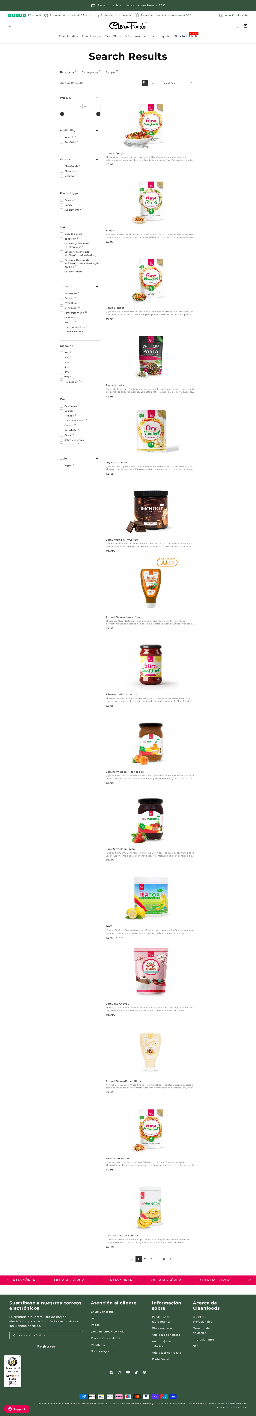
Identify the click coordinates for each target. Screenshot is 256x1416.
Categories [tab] (92, 72)
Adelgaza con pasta (166, 1334)
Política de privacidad (172, 1403)
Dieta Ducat (160, 1359)
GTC (195, 1346)
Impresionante (203, 1339)
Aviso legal (148, 1403)
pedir (95, 1318)
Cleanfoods (49, 1403)
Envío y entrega (102, 1311)
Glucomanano (162, 1328)
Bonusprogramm (103, 1351)
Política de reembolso (126, 1403)
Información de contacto (232, 1403)
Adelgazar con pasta (166, 1352)
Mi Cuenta (98, 1344)
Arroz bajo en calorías (161, 1344)
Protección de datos (105, 1338)
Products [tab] (69, 72)
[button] (12, 25)
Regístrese (46, 1346)
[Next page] (170, 1259)
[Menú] (19, 1357)
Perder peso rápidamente (161, 1319)
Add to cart (150, 144)
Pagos (95, 1324)
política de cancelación (233, 1407)
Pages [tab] (112, 72)
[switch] (12, 1383)
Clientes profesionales (202, 1319)
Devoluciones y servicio (108, 1331)
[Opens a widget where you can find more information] (17, 1409)
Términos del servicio (201, 1403)
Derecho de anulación (201, 1330)
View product (150, 299)
